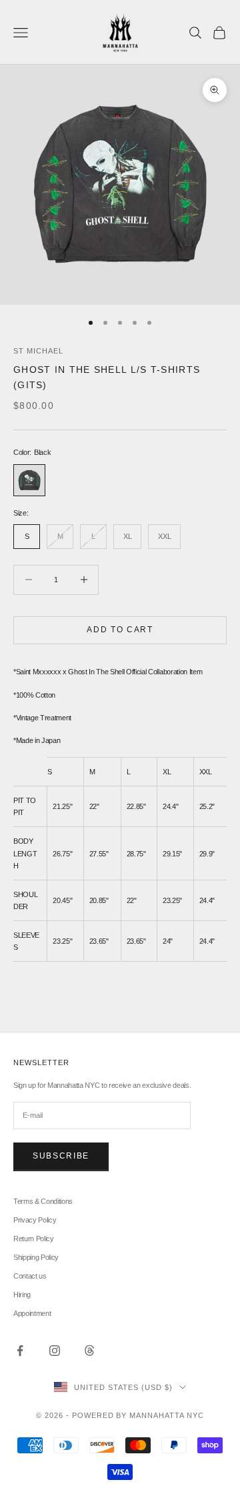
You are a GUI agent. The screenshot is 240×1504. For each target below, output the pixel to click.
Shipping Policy (36, 1257)
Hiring (22, 1295)
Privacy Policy (34, 1220)
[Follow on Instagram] (54, 1350)
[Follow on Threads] (89, 1350)
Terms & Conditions (43, 1201)
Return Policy (33, 1239)
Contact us (30, 1276)
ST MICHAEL (38, 351)
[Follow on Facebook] (20, 1350)
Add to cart (120, 629)
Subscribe (61, 1156)
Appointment (32, 1313)
